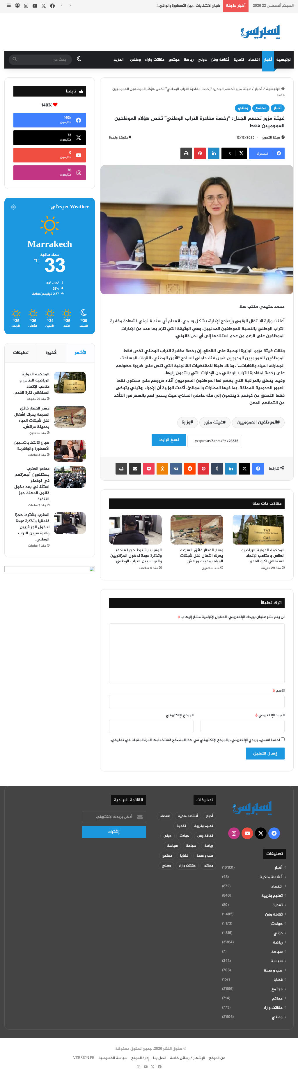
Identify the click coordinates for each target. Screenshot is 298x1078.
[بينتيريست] (200, 153)
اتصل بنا (159, 1058)
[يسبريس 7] (262, 32)
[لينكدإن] (213, 153)
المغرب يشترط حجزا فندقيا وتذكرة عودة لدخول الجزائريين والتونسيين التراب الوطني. (136, 556)
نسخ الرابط (169, 440)
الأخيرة (52, 352)
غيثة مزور (213, 422)
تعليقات (21, 352)
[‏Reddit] (190, 469)
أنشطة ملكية (271, 877)
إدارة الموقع (140, 1058)
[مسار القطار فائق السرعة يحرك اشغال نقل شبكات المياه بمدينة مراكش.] (197, 530)
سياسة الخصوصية (112, 1058)
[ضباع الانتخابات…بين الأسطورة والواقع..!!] (70, 451)
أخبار (268, 59)
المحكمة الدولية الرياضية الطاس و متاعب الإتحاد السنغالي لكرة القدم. (263, 556)
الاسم (279, 690)
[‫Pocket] (149, 469)
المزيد (118, 59)
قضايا (278, 980)
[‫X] (244, 469)
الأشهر (80, 352)
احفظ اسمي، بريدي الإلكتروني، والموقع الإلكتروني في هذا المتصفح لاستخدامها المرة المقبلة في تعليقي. (195, 740)
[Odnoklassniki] (162, 469)
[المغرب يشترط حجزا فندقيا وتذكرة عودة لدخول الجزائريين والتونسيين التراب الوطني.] (135, 530)
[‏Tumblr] (217, 469)
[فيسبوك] (258, 469)
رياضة (189, 59)
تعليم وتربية (272, 896)
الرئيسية (284, 59)
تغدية (238, 59)
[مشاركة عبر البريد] (135, 469)
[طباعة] (186, 153)
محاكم (277, 998)
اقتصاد (254, 59)
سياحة (277, 952)
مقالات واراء (154, 59)
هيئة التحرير (271, 138)
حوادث (277, 924)
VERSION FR (84, 1058)
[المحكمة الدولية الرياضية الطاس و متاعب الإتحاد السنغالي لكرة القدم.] (258, 530)
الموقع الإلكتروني (180, 715)
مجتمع (174, 59)
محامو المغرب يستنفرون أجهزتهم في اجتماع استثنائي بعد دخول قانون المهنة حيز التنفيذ (31, 484)
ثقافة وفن (220, 59)
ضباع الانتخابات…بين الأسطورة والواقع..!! (188, 6)
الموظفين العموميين (257, 422)
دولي (202, 59)
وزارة (186, 422)
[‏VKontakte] (176, 469)
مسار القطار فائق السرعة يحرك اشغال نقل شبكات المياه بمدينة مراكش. (201, 556)
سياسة (277, 961)
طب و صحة (273, 970)
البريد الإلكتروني (270, 715)
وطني (135, 59)
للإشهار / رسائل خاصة (187, 1058)
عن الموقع (217, 1058)
